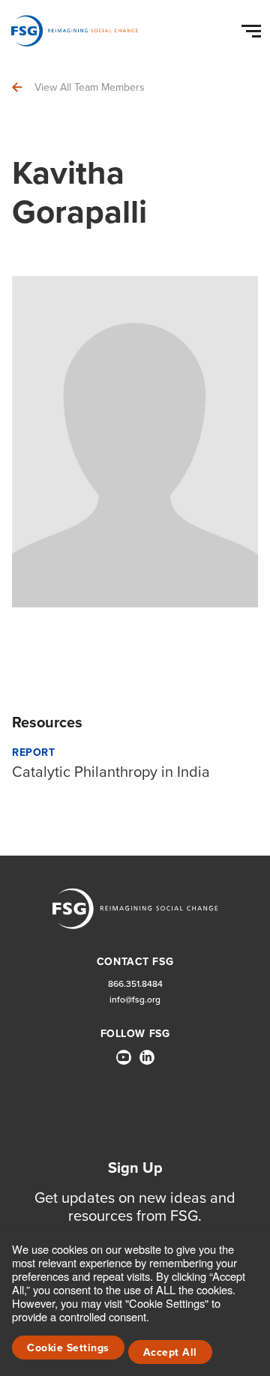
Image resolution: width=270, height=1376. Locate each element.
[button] (253, 27)
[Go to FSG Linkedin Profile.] (147, 1057)
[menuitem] (123, 1063)
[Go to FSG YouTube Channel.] (123, 1057)
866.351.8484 (135, 983)
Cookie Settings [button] (68, 1347)
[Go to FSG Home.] (74, 30)
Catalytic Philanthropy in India (111, 771)
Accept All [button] (170, 1352)
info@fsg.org (135, 999)
